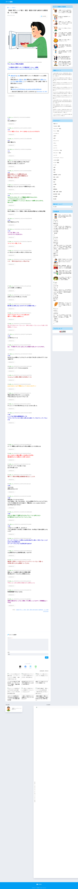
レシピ (54, 164)
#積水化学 (13, 75)
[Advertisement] (28, 107)
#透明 (41, 79)
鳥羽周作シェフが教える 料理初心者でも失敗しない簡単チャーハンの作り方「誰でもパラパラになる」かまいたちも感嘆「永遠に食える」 (62, 111)
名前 (8, 652)
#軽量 (16, 81)
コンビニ (55, 145)
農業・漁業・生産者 (57, 191)
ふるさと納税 (56, 160)
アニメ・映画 (56, 130)
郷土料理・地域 (56, 194)
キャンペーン (56, 140)
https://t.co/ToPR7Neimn (18, 89)
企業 (54, 167)
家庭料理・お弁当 (57, 174)
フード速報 (9, 2)
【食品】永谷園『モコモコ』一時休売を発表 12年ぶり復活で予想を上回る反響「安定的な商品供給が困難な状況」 (62, 74)
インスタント (56, 133)
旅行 (54, 181)
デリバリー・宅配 (57, 152)
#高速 (20, 79)
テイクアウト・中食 (57, 150)
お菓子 (54, 135)
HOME (40, 884)
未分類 (54, 184)
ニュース (55, 155)
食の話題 (55, 196)
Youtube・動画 (56, 126)
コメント (10, 637)
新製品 (54, 179)
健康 (54, 169)
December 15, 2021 (42, 91)
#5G (19, 75)
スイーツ (55, 147)
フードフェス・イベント (58, 157)
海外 (54, 186)
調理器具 (46, 670)
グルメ (54, 143)
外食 (54, 172)
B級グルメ (55, 123)
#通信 (25, 79)
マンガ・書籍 (56, 162)
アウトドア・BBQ (57, 128)
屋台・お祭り (56, 177)
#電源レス (21, 81)
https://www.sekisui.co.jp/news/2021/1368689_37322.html (23, 69)
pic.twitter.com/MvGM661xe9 (33, 89)
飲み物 (54, 198)
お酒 (54, 138)
